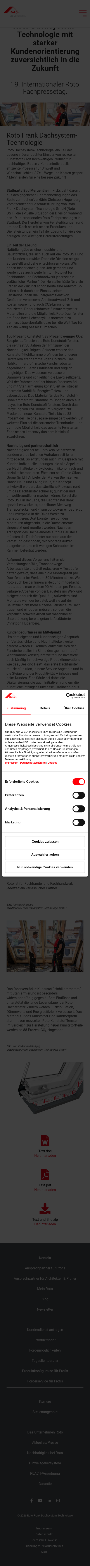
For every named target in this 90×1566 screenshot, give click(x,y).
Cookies (52, 762)
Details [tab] (45, 708)
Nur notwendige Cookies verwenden (45, 867)
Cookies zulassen (45, 841)
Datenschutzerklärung (33, 762)
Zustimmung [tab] (16, 708)
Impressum (11, 762)
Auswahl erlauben (45, 854)
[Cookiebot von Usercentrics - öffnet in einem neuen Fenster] (66, 696)
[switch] (79, 795)
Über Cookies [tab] (74, 708)
